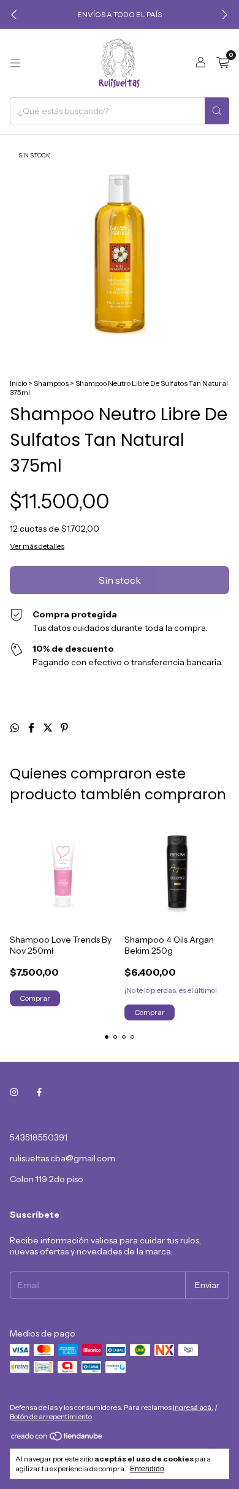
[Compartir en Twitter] (49, 728)
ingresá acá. (193, 1407)
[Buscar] (217, 110)
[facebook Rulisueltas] (39, 1092)
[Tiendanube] (57, 1438)
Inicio (18, 383)
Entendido (147, 1468)
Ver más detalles (37, 546)
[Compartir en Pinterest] (64, 728)
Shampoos (51, 383)
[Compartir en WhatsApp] (15, 728)
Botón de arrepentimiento (51, 1416)
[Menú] (15, 63)
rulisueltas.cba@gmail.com (62, 1158)
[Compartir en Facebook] (32, 728)
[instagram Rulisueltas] (14, 1092)
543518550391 (38, 1137)
